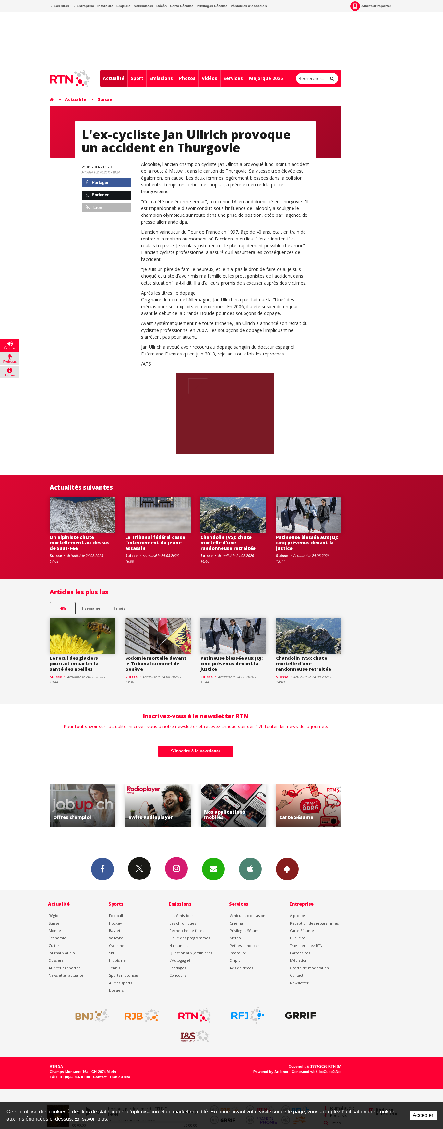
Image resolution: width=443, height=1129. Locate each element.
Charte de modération (309, 968)
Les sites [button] (61, 6)
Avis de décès (241, 968)
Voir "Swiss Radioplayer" (158, 805)
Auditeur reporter (64, 968)
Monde (55, 930)
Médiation (298, 960)
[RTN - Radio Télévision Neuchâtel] (195, 1015)
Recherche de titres (186, 930)
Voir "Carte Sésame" (309, 805)
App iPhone (250, 869)
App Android (287, 869)
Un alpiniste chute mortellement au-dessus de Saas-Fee (80, 542)
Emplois (123, 6)
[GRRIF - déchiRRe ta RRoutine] (300, 1015)
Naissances (143, 6)
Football (116, 916)
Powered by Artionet (270, 1072)
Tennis (114, 968)
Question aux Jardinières (190, 953)
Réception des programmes (314, 923)
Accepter (423, 1115)
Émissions (161, 78)
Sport (137, 78)
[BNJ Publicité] (89, 1015)
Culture (55, 945)
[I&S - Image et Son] (195, 1036)
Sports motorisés (123, 975)
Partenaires (300, 953)
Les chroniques (182, 923)
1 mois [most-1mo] (119, 608)
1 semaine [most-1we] (90, 608)
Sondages (177, 968)
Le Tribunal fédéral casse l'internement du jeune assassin (155, 542)
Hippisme (117, 960)
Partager (99, 182)
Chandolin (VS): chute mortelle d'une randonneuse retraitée (228, 542)
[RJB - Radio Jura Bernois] (142, 1015)
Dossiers (56, 960)
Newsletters (213, 869)
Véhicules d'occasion (249, 6)
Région (55, 916)
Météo (235, 938)
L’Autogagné (179, 960)
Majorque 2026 (266, 78)
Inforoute (105, 6)
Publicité (297, 938)
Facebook (102, 869)
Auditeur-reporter (376, 6)
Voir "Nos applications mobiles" (234, 805)
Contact (296, 975)
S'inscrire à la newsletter (195, 751)
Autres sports (120, 983)
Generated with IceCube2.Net (316, 1072)
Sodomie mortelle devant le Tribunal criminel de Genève (156, 663)
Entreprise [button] (85, 6)
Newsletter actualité (66, 975)
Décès (161, 6)
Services (233, 78)
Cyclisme (116, 945)
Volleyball (117, 938)
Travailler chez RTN (306, 945)
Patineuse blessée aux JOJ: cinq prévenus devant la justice (307, 542)
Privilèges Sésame (212, 6)
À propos (297, 916)
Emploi (236, 960)
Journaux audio (62, 953)
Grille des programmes (189, 938)
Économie (57, 938)
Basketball (117, 930)
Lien (97, 207)
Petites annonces (244, 945)
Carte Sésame (181, 6)
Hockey (115, 923)
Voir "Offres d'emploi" (83, 805)
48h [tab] (63, 608)
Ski (111, 953)
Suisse (105, 99)
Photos (187, 78)
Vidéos (209, 78)
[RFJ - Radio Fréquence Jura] (247, 1015)
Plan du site (120, 1077)
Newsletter (299, 983)
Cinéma (236, 923)
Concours (177, 975)
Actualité (114, 78)
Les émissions (181, 916)
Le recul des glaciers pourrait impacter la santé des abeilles (74, 663)
